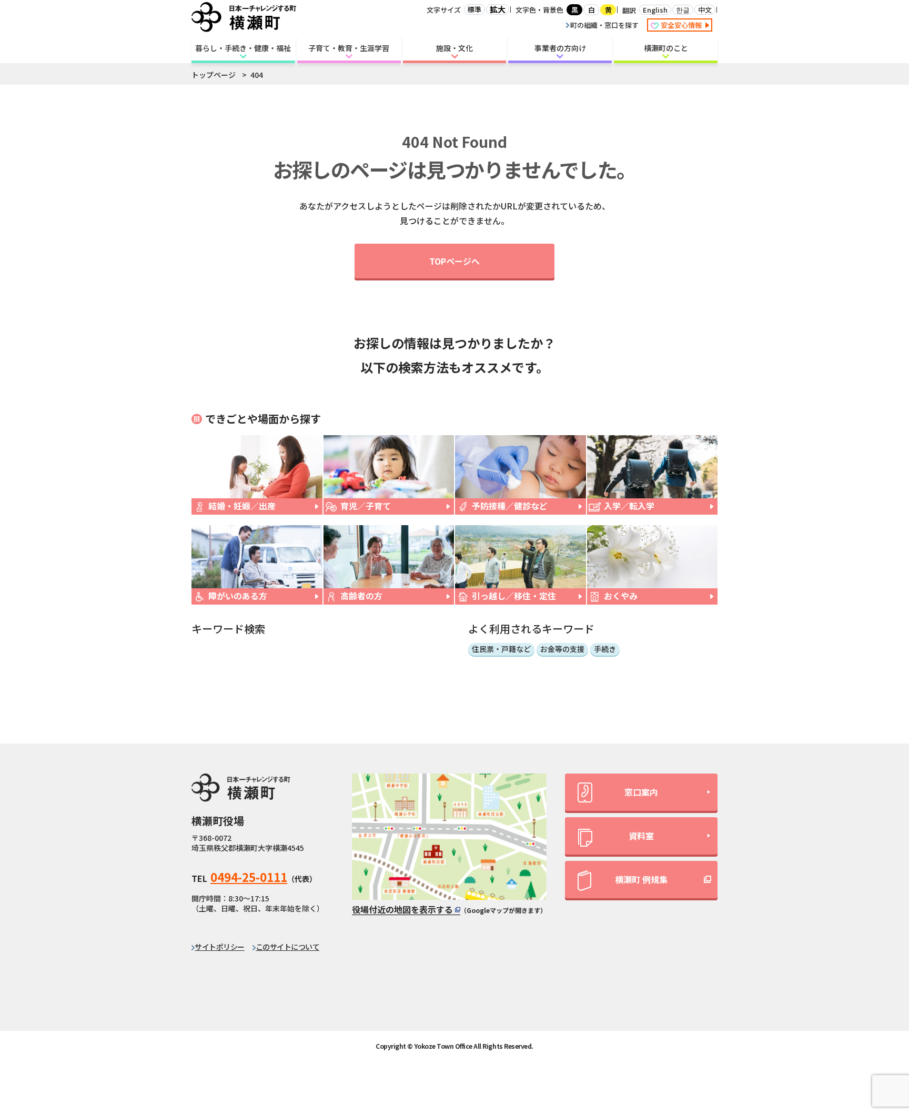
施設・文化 (454, 48)
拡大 (498, 9)
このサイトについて (287, 946)
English (655, 10)
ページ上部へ (873, 1011)
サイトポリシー (219, 946)
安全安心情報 (682, 25)
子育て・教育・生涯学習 (348, 48)
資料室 (641, 835)
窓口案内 (641, 792)
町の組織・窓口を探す (604, 25)
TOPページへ (454, 261)
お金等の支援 (562, 649)
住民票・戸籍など (501, 649)
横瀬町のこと (666, 48)
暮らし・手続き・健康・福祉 (243, 48)
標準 (474, 9)
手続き (605, 649)
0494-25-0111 (248, 876)
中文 (705, 10)
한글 (683, 10)
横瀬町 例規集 (641, 879)
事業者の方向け (560, 48)
